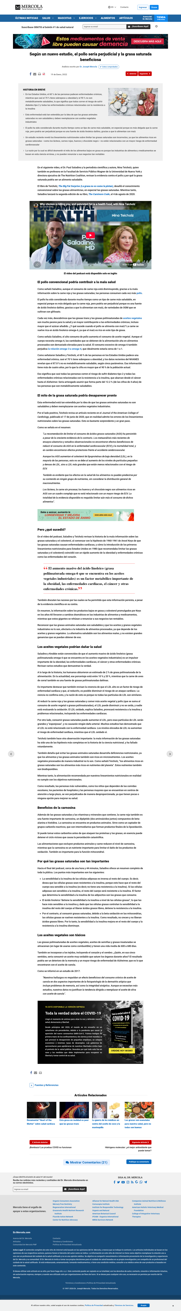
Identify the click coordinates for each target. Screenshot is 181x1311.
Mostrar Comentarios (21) (88, 1162)
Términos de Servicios (124, 1305)
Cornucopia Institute (101, 1204)
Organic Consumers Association (66, 1201)
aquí (65, 1271)
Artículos (126, 18)
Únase (154, 7)
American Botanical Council (104, 1214)
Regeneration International (64, 1207)
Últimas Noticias (26, 18)
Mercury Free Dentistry (62, 1204)
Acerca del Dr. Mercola (147, 18)
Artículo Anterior (40, 1142)
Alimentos (108, 18)
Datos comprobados (110, 67)
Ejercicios (86, 18)
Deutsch (112, 12)
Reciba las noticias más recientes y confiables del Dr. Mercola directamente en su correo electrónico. (50, 1181)
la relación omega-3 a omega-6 (64, 348)
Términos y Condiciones (63, 1241)
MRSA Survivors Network (102, 1220)
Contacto (56, 1238)
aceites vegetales (132, 318)
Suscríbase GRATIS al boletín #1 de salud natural (47, 27)
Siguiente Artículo (140, 1142)
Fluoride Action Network (63, 1217)
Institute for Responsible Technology (107, 1207)
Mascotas (65, 18)
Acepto (143, 1305)
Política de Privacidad (94, 1305)
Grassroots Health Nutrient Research (68, 1212)
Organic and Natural (100, 1210)
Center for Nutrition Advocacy (65, 1220)
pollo (139, 293)
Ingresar (143, 7)
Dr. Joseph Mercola (88, 66)
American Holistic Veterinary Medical (148, 1209)
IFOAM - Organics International (105, 1217)
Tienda (161, 18)
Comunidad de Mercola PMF (25, 1245)
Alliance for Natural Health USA (105, 1201)
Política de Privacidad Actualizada (67, 1245)
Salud (46, 18)
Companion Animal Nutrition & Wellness (149, 1202)
